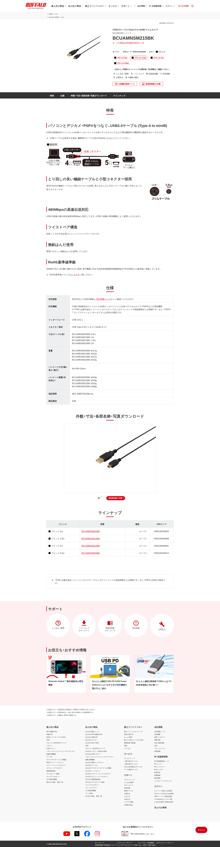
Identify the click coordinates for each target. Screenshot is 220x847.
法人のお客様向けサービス (133, 767)
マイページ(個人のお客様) (163, 791)
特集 (125, 745)
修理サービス (128, 791)
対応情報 (127, 788)
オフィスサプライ (91, 787)
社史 (155, 745)
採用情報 (157, 751)
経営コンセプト (159, 737)
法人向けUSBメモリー (93, 754)
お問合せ (127, 793)
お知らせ (127, 799)
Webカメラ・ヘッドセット (55, 762)
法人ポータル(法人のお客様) (164, 793)
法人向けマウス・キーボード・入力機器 (98, 768)
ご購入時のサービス (131, 761)
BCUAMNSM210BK (91, 545)
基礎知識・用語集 (130, 743)
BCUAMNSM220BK (91, 531)
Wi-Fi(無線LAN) (51, 731)
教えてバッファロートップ (133, 731)
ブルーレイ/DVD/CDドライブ (56, 743)
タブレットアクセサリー (54, 768)
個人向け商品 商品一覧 (54, 782)
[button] (115, 498)
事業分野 (157, 740)
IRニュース (158, 764)
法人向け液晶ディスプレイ (94, 762)
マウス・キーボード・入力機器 (56, 759)
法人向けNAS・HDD (92, 743)
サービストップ (129, 758)
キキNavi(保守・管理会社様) (163, 802)
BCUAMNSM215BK (91, 538)
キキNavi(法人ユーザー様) (163, 799)
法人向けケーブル (91, 765)
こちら (75, 274)
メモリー (49, 745)
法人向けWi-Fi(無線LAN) (93, 734)
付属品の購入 (128, 805)
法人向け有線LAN (91, 737)
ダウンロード (128, 785)
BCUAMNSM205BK (91, 552)
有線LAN (49, 734)
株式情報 (157, 778)
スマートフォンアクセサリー (56, 765)
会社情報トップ (159, 731)
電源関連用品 (51, 771)
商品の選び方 (128, 734)
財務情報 (157, 775)
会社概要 (157, 734)
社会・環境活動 (159, 743)
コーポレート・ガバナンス (163, 781)
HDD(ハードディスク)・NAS (55, 737)
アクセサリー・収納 (52, 774)
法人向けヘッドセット (93, 771)
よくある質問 (128, 782)
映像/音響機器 (51, 754)
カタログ (127, 796)
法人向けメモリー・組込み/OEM (96, 751)
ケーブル (49, 757)
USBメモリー (51, 748)
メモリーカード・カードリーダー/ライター (60, 751)
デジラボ (127, 748)
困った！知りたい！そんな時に (134, 740)
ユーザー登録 (128, 802)
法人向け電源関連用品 (93, 779)
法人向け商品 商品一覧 (93, 796)
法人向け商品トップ (92, 731)
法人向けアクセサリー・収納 (94, 782)
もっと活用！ (128, 737)
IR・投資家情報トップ (161, 761)
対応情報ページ (103, 299)
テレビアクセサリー (53, 776)
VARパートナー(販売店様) (163, 796)
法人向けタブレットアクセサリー (96, 776)
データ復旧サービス (131, 769)
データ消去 (89, 793)
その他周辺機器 (51, 779)
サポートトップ (129, 779)
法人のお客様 (160, 807)
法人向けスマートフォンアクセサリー (98, 774)
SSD (48, 740)
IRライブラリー (159, 767)
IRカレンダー (158, 769)
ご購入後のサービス (131, 764)
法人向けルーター (91, 740)
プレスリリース (159, 748)
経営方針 (157, 772)
